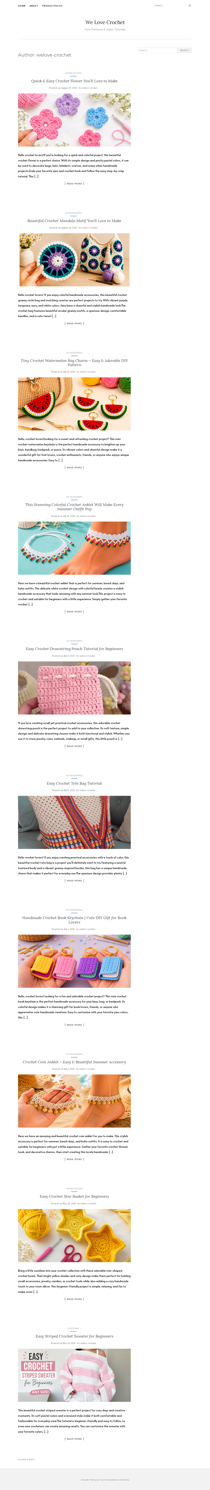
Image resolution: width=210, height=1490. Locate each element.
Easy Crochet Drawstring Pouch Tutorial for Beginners (74, 648)
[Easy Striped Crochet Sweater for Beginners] (74, 1375)
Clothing (73, 1328)
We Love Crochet (105, 22)
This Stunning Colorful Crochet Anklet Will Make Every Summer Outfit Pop (74, 506)
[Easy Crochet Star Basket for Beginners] (74, 1235)
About (34, 6)
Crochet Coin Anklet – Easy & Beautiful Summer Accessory (74, 1061)
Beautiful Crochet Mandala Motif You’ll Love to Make (74, 220)
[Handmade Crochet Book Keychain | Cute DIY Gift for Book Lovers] (74, 961)
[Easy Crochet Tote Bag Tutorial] (74, 822)
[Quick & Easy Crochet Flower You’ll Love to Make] (74, 120)
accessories (73, 213)
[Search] (190, 5)
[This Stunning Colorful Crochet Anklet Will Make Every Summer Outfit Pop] (74, 548)
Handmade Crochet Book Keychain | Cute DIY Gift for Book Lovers (74, 919)
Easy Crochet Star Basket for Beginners (74, 1196)
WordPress (124, 1480)
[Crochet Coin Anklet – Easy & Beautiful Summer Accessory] (74, 1101)
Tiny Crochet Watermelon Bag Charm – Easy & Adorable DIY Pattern (74, 362)
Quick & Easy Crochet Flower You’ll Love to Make (74, 80)
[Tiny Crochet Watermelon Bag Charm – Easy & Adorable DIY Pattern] (74, 403)
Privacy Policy (52, 6)
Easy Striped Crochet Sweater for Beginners (74, 1336)
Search (184, 50)
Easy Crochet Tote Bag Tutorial (74, 783)
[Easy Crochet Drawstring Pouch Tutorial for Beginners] (74, 688)
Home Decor (73, 73)
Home (21, 6)
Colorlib (103, 1480)
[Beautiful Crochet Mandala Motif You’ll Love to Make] (74, 259)
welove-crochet (90, 88)
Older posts (26, 1459)
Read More (74, 183)
